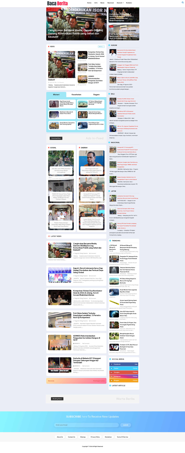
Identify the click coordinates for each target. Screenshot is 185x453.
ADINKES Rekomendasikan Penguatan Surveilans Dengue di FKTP (86, 338)
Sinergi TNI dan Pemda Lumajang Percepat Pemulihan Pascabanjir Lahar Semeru (126, 226)
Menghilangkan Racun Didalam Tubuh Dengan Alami (127, 336)
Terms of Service (122, 437)
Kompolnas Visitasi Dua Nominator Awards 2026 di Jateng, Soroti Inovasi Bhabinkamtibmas (120, 17)
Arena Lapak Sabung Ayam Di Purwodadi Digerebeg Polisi (128, 302)
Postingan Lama (99, 381)
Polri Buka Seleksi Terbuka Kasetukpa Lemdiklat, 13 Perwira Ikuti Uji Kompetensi (123, 36)
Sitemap (83, 437)
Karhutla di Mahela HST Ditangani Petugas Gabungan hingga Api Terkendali (87, 360)
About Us (60, 437)
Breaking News (57, 399)
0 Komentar (61, 82)
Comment (93, 253)
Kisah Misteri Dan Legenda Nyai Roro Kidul (96, 123)
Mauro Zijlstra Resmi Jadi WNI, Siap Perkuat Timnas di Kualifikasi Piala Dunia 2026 (127, 80)
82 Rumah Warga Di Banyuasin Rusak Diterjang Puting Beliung (128, 247)
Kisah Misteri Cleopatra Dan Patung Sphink (67, 123)
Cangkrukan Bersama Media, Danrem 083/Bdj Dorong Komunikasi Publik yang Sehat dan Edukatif (75, 33)
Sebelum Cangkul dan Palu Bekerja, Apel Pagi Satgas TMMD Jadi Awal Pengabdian (127, 165)
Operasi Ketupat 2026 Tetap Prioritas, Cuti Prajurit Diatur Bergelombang (125, 211)
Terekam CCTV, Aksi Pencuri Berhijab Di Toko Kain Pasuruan (129, 347)
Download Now (56, 138)
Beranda (51, 381)
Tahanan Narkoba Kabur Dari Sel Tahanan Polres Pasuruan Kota (127, 270)
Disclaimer (108, 437)
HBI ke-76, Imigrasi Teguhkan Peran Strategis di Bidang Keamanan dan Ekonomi (127, 128)
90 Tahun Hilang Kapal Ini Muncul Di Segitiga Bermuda (95, 102)
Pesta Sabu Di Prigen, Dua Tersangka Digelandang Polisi (128, 325)
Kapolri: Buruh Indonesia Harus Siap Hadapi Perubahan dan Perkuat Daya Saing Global (88, 270)
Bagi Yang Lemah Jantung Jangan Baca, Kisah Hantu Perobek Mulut (67, 103)
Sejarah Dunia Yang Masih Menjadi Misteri (95, 112)
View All (101, 46)
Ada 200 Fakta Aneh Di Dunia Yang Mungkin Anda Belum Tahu (128, 314)
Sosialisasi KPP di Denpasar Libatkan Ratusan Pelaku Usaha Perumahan (126, 114)
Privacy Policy (95, 437)
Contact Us (71, 437)
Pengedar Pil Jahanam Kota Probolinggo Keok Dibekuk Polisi (128, 259)
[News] (76, 23)
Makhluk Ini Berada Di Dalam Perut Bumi (66, 112)
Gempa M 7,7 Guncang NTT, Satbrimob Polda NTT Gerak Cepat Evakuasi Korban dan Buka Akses (127, 150)
